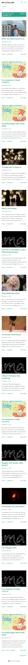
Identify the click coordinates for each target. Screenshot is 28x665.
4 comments (9, 606)
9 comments (9, 437)
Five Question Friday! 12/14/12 (11, 420)
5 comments (9, 182)
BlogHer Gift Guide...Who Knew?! (12, 464)
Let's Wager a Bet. (9, 548)
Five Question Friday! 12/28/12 (11, 81)
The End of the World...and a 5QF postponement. (14, 250)
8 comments (9, 97)
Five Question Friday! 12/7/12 (11, 590)
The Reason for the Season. (13, 506)
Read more (23, 54)
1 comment (9, 141)
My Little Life (8, 2)
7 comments (9, 308)
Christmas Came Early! (11, 334)
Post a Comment (10, 650)
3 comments (9, 224)
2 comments (9, 480)
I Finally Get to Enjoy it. (12, 167)
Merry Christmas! (9, 208)
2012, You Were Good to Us (13, 39)
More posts (23, 655)
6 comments (9, 54)
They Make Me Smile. (11, 293)
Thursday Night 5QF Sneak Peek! (13, 124)
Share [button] (3, 54)
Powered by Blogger (15, 661)
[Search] (22, 2)
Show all (23, 14)
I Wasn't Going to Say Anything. (11, 377)
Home (4, 6)
